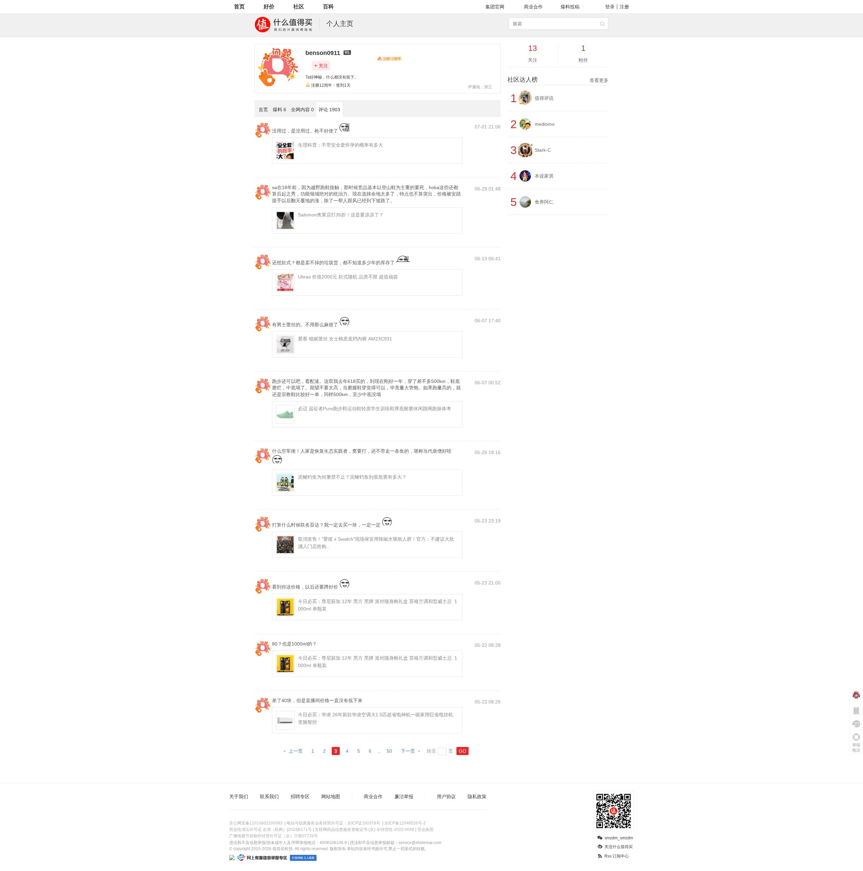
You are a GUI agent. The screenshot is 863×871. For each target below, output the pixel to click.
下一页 (408, 751)
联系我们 (269, 796)
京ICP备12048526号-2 (405, 823)
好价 (269, 6)
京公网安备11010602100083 (255, 823)
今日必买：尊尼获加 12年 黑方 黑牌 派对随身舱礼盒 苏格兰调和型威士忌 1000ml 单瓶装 (377, 605)
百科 (328, 6)
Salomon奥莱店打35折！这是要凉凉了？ (341, 214)
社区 (298, 6)
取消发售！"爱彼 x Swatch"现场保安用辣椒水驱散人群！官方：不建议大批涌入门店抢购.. (376, 542)
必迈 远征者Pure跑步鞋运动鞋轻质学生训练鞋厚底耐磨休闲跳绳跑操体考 (374, 408)
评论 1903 (329, 109)
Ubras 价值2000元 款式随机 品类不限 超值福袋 (348, 276)
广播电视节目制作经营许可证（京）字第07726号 (273, 836)
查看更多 (599, 80)
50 (389, 751)
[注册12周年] (389, 58)
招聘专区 (300, 796)
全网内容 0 (302, 109)
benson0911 (322, 53)
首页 (239, 6)
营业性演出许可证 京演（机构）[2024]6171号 (270, 829)
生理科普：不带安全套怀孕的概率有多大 (340, 145)
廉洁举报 (403, 796)
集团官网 (494, 6)
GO (462, 751)
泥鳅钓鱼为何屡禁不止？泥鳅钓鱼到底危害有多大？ (352, 477)
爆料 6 (279, 109)
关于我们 (238, 796)
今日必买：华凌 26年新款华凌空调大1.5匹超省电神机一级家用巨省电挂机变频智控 (375, 718)
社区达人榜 (557, 79)
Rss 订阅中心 (616, 856)
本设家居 (544, 176)
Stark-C (543, 150)
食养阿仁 (544, 202)
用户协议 (446, 796)
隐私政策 (477, 796)
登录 (610, 6)
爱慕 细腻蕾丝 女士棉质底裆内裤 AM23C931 (345, 338)
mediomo (545, 124)
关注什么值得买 (618, 846)
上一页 (296, 751)
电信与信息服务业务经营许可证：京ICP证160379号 (333, 823)
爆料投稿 (570, 6)
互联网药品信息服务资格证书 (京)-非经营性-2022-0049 (364, 829)
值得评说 (544, 98)
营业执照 (425, 829)
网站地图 (330, 796)
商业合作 (533, 6)
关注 (321, 65)
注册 (624, 6)
